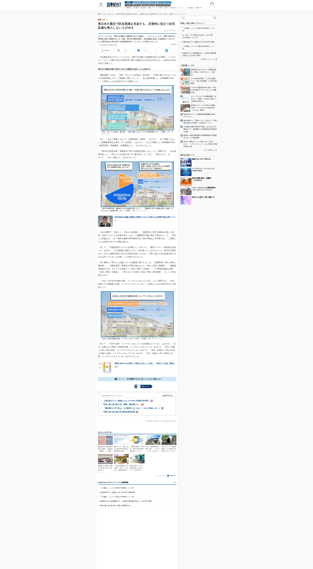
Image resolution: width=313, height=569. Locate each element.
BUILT (100, 14)
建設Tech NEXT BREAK (201, 159)
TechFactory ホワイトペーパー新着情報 (113, 482)
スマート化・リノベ (109, 14)
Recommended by (161, 475)
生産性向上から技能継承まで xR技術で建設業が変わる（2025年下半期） (126, 501)
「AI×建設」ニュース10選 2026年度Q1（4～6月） (117, 488)
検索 (215, 17)
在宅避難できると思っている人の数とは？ (138, 379)
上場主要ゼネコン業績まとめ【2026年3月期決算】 (118, 492)
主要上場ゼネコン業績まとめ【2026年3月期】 (198, 42)
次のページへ (145, 386)
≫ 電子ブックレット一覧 (209, 59)
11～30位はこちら (211, 150)
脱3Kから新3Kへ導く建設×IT (203, 197)
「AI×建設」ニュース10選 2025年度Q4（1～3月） (117, 497)
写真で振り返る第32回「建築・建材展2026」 (116, 505)
